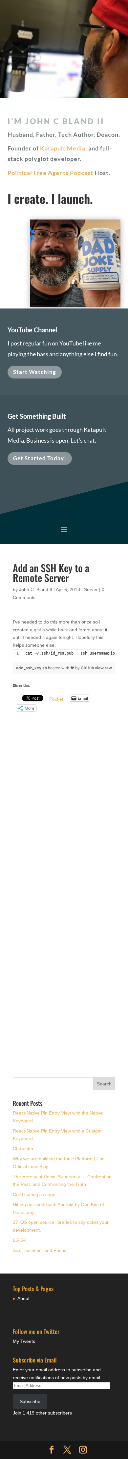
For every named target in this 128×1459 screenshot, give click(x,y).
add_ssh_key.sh (32, 667)
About (23, 1298)
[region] (64, 655)
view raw (103, 667)
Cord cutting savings (34, 1194)
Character (23, 1148)
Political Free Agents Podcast (50, 172)
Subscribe (30, 1401)
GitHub (87, 667)
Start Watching (34, 371)
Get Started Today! (39, 458)
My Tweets (24, 1341)
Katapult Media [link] (62, 148)
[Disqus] (64, 801)
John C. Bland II (35, 589)
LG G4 (20, 1240)
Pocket (56, 699)
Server (91, 589)
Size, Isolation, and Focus (39, 1250)
